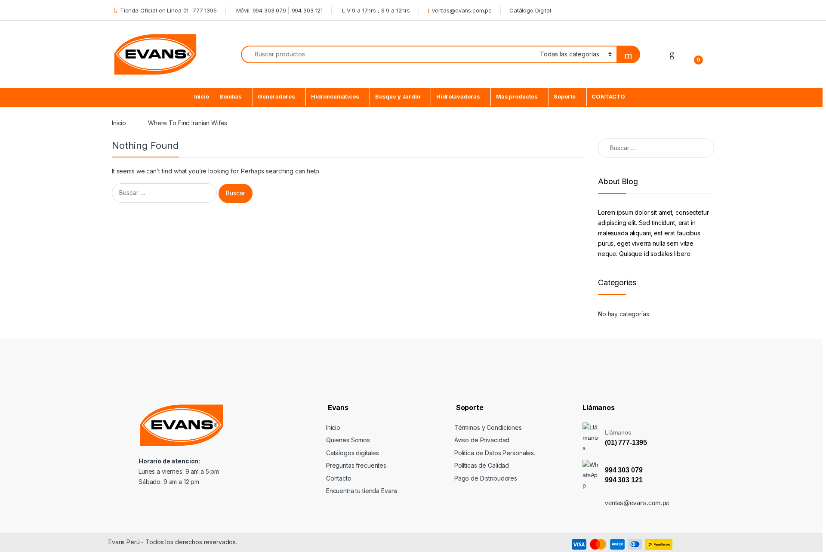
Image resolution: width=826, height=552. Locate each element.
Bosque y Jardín (397, 96)
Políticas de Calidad (481, 465)
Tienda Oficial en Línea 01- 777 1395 (168, 10)
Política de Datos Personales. (494, 452)
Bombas (230, 96)
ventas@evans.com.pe (462, 10)
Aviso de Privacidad (481, 440)
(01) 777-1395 (626, 442)
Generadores (276, 96)
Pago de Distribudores (485, 478)
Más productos (517, 96)
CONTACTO (608, 96)
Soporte (565, 96)
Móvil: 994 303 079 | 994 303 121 (278, 10)
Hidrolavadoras (458, 96)
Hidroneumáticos (335, 96)
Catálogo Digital (530, 10)
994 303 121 (623, 480)
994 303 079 (623, 470)
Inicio (201, 96)
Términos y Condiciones (488, 427)
